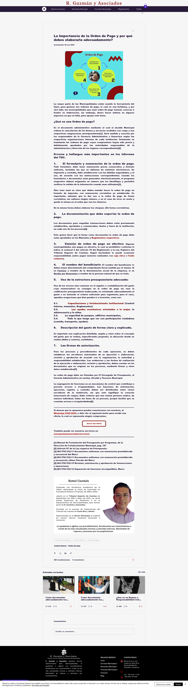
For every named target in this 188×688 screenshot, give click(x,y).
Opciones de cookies (163, 684)
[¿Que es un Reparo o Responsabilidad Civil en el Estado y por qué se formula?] (129, 585)
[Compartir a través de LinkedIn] (65, 553)
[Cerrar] (185, 684)
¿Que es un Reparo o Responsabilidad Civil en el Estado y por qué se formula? (128, 598)
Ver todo (141, 572)
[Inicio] (44, 9)
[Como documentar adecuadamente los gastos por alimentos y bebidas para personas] (94, 585)
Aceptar (178, 684)
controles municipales (62, 540)
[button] (145, 6)
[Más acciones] (133, 30)
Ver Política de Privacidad (40, 685)
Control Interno (79, 540)
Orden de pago (93, 540)
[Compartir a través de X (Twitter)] (60, 553)
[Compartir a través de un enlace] (71, 553)
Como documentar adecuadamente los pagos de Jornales (56, 598)
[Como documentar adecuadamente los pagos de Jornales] (58, 585)
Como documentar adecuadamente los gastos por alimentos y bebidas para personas (93, 598)
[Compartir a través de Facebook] (55, 553)
